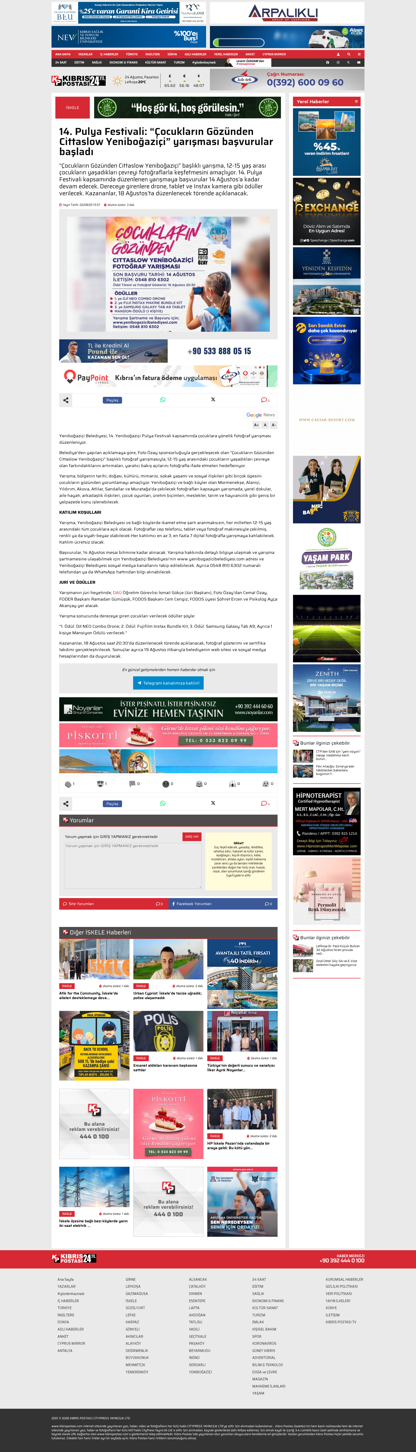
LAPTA (194, 1308)
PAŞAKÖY (197, 1343)
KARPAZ (132, 1322)
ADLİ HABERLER (195, 54)
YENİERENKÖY (137, 1372)
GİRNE (131, 1279)
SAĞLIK (97, 62)
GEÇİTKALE (197, 1336)
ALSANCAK (198, 1279)
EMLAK (258, 1322)
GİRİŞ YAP (192, 836)
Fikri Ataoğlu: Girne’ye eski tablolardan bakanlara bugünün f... (335, 770)
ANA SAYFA (63, 54)
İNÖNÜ (194, 1357)
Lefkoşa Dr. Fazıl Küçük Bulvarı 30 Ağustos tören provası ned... (338, 950)
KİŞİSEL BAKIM (264, 1329)
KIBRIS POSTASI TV (341, 1322)
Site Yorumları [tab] (81, 904)
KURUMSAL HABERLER (344, 1279)
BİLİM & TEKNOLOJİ (267, 1365)
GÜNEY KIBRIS (263, 1350)
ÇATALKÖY (197, 1286)
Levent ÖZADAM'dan (250, 62)
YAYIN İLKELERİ (338, 1301)
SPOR (256, 1336)
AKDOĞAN (197, 1315)
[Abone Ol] (261, 415)
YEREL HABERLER (226, 54)
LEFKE (131, 1315)
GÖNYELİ (133, 1329)
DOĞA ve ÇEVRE (264, 1372)
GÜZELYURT (135, 1308)
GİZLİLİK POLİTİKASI (342, 1286)
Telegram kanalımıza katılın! (171, 683)
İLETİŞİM (333, 1315)
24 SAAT (61, 62)
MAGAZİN (260, 1379)
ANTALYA (65, 1350)
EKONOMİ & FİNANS (123, 62)
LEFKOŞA (133, 1286)
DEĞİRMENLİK (137, 1350)
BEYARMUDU (199, 1350)
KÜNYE (331, 1308)
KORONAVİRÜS (264, 1343)
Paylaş (112, 400)
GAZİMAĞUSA (137, 1293)
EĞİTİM (79, 62)
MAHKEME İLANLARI (269, 1386)
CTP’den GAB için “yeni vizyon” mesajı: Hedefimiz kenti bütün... (338, 755)
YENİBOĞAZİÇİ (200, 1372)
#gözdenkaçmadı (204, 62)
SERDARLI (197, 1365)
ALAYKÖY (133, 1343)
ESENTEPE (197, 1301)
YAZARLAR (85, 54)
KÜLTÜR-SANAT (155, 62)
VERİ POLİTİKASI (339, 1293)
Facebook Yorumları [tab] (194, 904)
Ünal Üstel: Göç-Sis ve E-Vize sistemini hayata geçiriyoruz (336, 962)
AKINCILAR (134, 1336)
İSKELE (72, 108)
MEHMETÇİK (135, 1365)
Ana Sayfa (66, 1279)
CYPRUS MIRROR (274, 54)
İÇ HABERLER (109, 54)
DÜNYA (172, 54)
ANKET (250, 54)
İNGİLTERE (152, 54)
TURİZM (179, 62)
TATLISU (195, 1322)
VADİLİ (194, 1329)
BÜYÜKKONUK (137, 1357)
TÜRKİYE (132, 54)
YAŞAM (258, 1393)
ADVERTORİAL (264, 1357)
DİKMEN (195, 1293)
